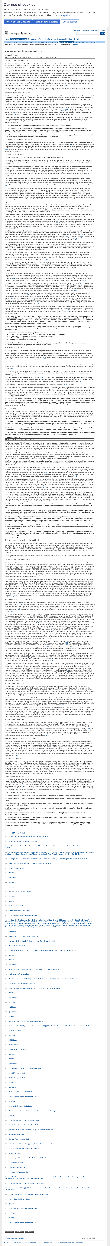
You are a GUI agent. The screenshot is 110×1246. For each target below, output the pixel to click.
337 (37, 303)
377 (87, 726)
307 (66, 109)
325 (75, 239)
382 (51, 773)
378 (88, 729)
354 (20, 604)
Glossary (13, 1242)
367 (15, 675)
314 (87, 170)
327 (42, 249)
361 (48, 647)
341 (12, 368)
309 (15, 114)
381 (16, 755)
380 (51, 748)
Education (77, 39)
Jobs (39, 1242)
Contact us (102, 30)
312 (6, 149)
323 (67, 236)
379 (47, 735)
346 (26, 396)
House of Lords (23, 42)
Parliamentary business (19, 39)
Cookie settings (70, 22)
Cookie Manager (79, 1242)
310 (21, 122)
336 (75, 300)
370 (22, 695)
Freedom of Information (31, 1242)
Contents (75, 44)
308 (62, 111)
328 (46, 259)
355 (19, 609)
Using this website (47, 1242)
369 (21, 680)
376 (50, 726)
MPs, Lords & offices (35, 39)
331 (79, 283)
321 (29, 226)
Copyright (56, 1242)
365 (58, 668)
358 (52, 630)
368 (38, 677)
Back (23, 833)
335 (11, 298)
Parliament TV (79, 42)
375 (59, 724)
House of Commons (11, 42)
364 (51, 660)
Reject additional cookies (46, 22)
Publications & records (66, 42)
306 (52, 109)
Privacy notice (63, 1242)
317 (6, 185)
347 (13, 464)
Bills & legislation (43, 42)
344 (81, 381)
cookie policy (64, 15)
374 (48, 716)
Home (7, 39)
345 (65, 384)
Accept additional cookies (18, 22)
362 (78, 650)
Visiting (69, 39)
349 (75, 476)
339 (68, 310)
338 (72, 306)
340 (44, 359)
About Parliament (50, 39)
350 (43, 487)
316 (17, 182)
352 (85, 550)
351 (41, 499)
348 (45, 472)
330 (86, 280)
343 (41, 378)
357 (38, 623)
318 (78, 195)
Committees (54, 42)
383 (24, 786)
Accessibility (77, 30)
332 (69, 287)
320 (57, 223)
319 (83, 216)
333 (75, 290)
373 (36, 713)
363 (30, 657)
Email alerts (86, 30)
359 (49, 638)
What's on (33, 42)
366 (67, 672)
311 (72, 144)
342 (14, 375)
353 (12, 597)
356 (11, 611)
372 (25, 711)
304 (66, 85)
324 (81, 236)
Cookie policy (71, 1242)
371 (63, 705)
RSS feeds (94, 30)
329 (13, 278)
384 (76, 789)
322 (16, 228)
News (87, 42)
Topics (93, 42)
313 (12, 163)
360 (66, 643)
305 (52, 101)
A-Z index (6, 1242)
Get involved (61, 39)
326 (60, 248)
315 (11, 175)
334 (28, 295)
